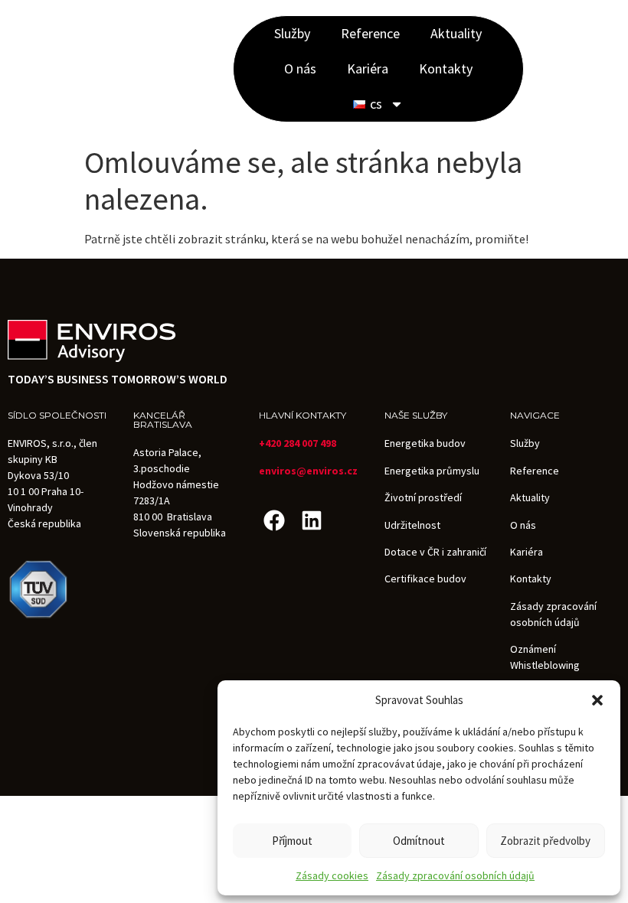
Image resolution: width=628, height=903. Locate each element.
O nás (300, 68)
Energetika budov (425, 443)
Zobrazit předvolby (545, 840)
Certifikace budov (425, 578)
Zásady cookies (332, 875)
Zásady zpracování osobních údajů (455, 875)
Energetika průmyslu (431, 471)
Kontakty (446, 68)
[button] (597, 700)
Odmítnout (419, 840)
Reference (370, 33)
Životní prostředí (423, 497)
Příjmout (292, 840)
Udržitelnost (412, 525)
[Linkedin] (311, 520)
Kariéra (367, 68)
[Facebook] (274, 520)
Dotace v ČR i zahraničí (435, 552)
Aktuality (456, 33)
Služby (292, 33)
